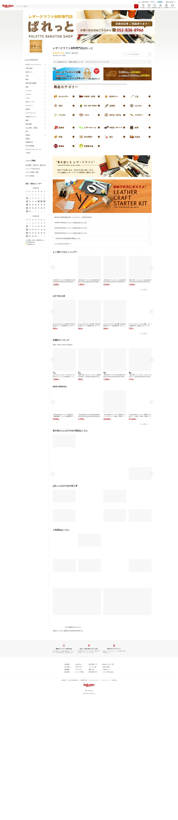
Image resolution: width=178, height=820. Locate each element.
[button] (171, 2)
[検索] (136, 6)
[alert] (102, 62)
